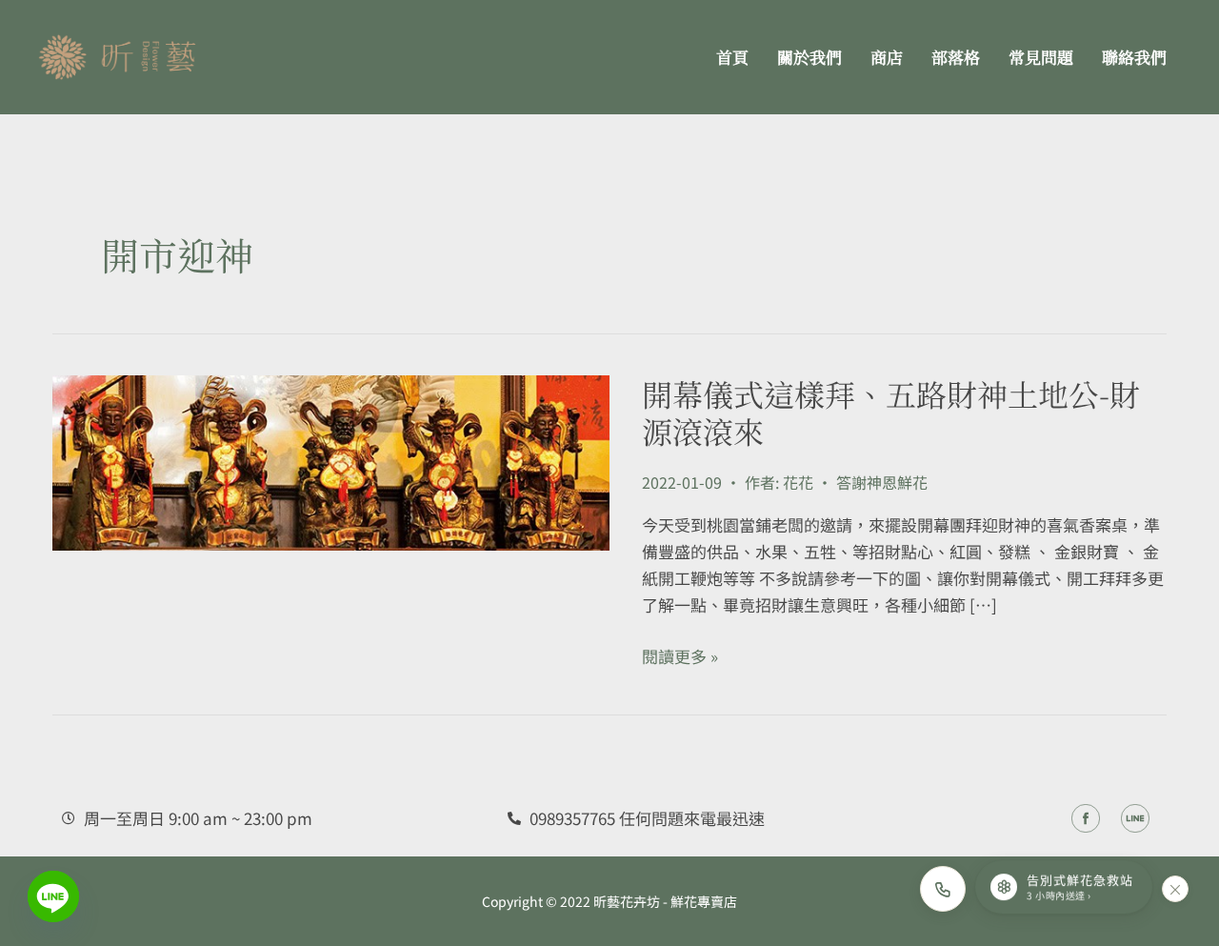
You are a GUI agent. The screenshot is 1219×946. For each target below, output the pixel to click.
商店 (886, 57)
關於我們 (809, 57)
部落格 (955, 57)
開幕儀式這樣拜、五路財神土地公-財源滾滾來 (891, 412)
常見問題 (1041, 57)
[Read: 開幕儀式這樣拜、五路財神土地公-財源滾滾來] (331, 460)
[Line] (53, 896)
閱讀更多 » (680, 656)
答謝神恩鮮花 (882, 482)
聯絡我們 (1134, 57)
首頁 (732, 57)
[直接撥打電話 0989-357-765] (943, 889)
